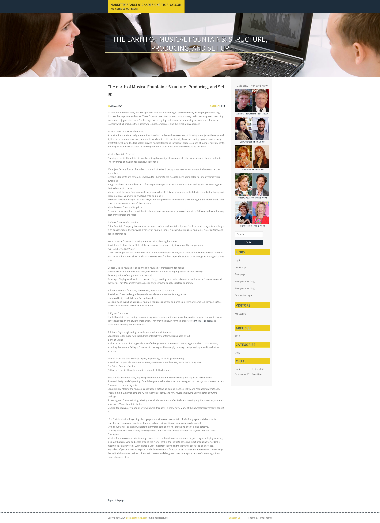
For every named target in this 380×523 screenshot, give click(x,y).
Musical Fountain (203, 320)
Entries (258, 369)
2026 (237, 336)
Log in (238, 260)
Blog (222, 105)
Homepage (240, 267)
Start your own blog (245, 281)
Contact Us (234, 517)
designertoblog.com (136, 517)
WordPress (257, 374)
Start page (240, 274)
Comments (243, 374)
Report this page (116, 500)
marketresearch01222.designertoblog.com (146, 4)
